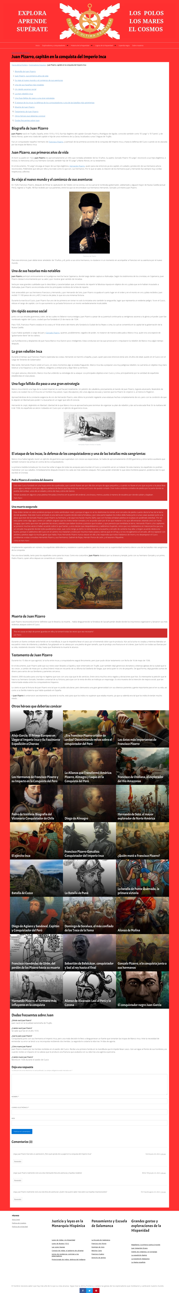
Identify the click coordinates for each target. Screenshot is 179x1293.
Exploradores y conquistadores (53, 45)
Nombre (15, 1096)
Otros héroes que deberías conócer (30, 116)
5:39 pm (163, 1154)
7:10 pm (163, 1192)
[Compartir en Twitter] (89, 1290)
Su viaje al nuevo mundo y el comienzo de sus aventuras (39, 80)
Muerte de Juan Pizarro (25, 107)
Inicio (38, 45)
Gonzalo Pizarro (53, 332)
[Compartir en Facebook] (83, 1290)
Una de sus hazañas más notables (29, 85)
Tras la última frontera (20, 65)
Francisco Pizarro (56, 142)
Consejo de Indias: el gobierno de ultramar (68, 1251)
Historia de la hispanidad (80, 45)
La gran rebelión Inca (24, 93)
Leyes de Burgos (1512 (60, 1244)
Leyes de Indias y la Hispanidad (63, 1240)
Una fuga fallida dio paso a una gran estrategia (34, 98)
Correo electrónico (20, 1107)
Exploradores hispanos (21, 53)
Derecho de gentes (99, 1258)
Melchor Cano (97, 1251)
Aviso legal (16, 1219)
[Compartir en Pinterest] (96, 1290)
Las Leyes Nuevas (58, 1247)
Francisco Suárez (98, 1254)
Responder (17, 1161)
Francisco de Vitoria (99, 1244)
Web (13, 1118)
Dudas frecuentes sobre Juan (27, 120)
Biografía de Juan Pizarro (25, 71)
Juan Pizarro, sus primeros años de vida (31, 76)
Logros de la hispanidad (104, 45)
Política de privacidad (20, 1227)
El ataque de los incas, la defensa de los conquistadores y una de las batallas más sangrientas (54, 102)
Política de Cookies (19, 1223)
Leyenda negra (124, 45)
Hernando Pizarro (77, 166)
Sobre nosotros (137, 45)
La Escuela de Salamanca (101, 1240)
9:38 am (163, 1173)
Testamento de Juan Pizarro (26, 111)
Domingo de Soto (98, 1247)
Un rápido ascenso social (25, 89)
